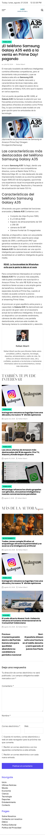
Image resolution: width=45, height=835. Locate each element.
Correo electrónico (11, 726)
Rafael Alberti (20, 64)
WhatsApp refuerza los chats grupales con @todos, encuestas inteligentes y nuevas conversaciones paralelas (21, 491)
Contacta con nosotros (12, 819)
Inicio (4, 782)
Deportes (6, 799)
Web (26, 726)
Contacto (6, 805)
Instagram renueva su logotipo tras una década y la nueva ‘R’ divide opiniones (22, 413)
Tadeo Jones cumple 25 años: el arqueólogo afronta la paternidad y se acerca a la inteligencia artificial (22, 543)
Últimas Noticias (9, 785)
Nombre (6, 715)
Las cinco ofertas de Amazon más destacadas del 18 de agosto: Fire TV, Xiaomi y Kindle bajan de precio (21, 452)
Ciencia (5, 793)
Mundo (5, 788)
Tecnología (7, 42)
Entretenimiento (9, 538)
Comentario (8, 686)
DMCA (5, 822)
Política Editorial (9, 825)
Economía (6, 615)
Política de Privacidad (11, 827)
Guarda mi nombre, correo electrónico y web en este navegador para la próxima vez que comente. (21, 740)
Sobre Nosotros (9, 816)
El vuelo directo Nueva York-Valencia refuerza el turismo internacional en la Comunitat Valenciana (21, 620)
